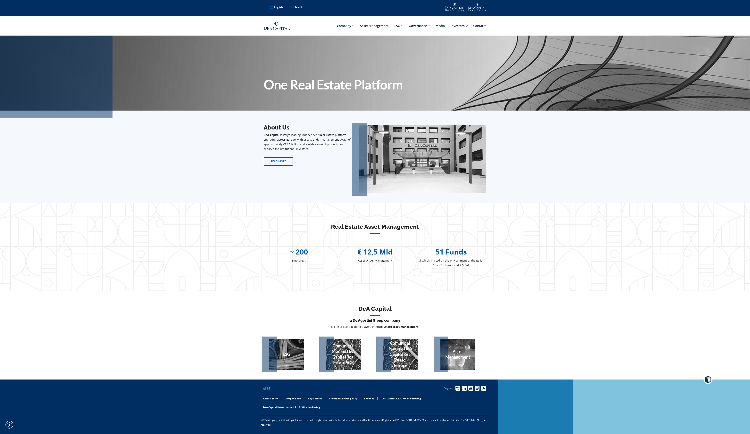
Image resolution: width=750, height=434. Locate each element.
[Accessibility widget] (9, 424)
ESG (397, 26)
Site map (369, 398)
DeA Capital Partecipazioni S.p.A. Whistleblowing (291, 407)
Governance (418, 26)
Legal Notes (315, 398)
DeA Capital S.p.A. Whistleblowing (401, 398)
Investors (458, 26)
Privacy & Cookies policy (343, 398)
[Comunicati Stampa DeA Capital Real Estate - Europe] (400, 354)
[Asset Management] (457, 354)
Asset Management (374, 26)
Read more (278, 161)
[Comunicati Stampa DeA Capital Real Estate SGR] (343, 354)
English (278, 7)
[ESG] (286, 354)
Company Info (293, 398)
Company (344, 26)
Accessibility (270, 398)
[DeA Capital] (277, 25)
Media (440, 26)
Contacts (479, 26)
